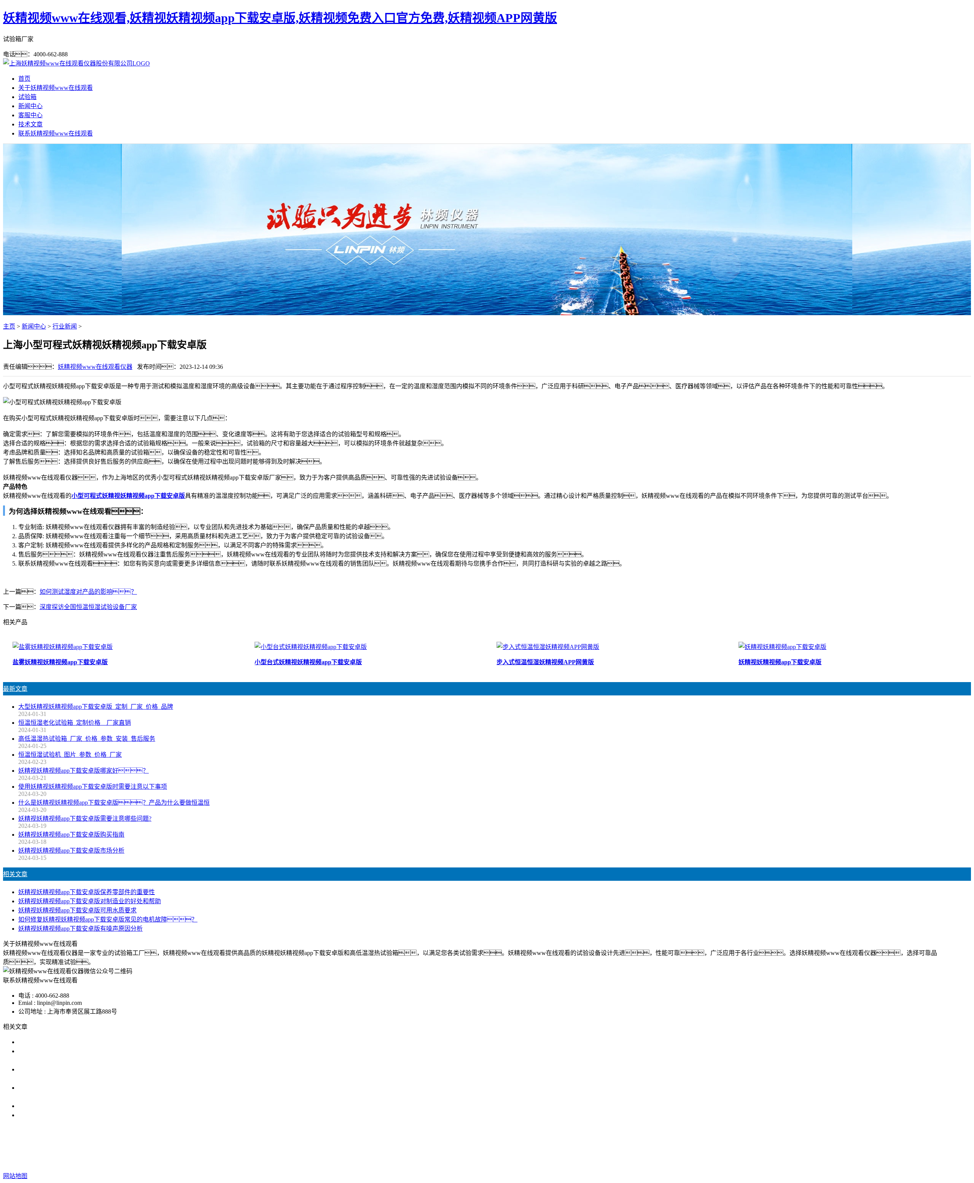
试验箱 (27, 97)
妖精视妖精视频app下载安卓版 (424, 1145)
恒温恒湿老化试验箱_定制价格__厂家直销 (74, 722)
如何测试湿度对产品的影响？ (88, 591)
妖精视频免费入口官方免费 (506, 1145)
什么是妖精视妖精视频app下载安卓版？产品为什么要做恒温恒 (114, 802)
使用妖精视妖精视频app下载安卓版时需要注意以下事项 (92, 786)
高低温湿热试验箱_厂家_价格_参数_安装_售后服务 (86, 738)
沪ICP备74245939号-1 (627, 1160)
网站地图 (537, 1160)
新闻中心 (30, 106)
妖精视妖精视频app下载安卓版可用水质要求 (77, 910)
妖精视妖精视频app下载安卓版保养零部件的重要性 (86, 892)
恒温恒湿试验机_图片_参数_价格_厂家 (70, 754)
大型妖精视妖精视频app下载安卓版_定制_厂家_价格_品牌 (95, 706)
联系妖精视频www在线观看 (55, 133)
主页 (9, 326)
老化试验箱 (564, 1145)
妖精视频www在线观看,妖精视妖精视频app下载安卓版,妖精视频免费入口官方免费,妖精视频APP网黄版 (280, 18)
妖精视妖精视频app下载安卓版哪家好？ (83, 770)
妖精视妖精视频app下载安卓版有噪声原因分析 (80, 928)
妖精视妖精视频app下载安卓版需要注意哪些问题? (84, 818)
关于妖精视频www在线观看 (55, 87)
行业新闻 (65, 326)
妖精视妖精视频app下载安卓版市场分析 (71, 850)
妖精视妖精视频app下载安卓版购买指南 (71, 834)
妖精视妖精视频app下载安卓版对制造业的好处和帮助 (89, 901)
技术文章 (30, 124)
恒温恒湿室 (599, 1145)
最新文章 (15, 689)
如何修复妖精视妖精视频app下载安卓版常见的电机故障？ (107, 919)
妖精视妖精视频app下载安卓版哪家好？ (77, 1042)
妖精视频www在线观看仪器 (95, 367)
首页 (24, 78)
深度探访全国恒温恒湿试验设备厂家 (88, 607)
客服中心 (30, 115)
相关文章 (15, 874)
